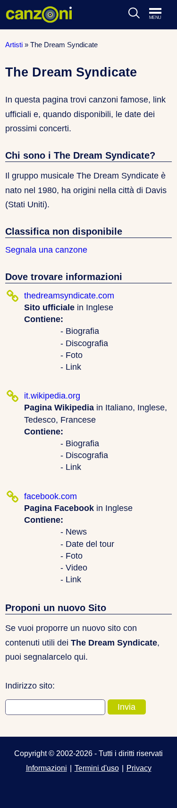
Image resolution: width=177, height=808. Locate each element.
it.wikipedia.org (52, 395)
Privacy (139, 768)
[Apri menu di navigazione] (160, 14)
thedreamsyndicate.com (69, 295)
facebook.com (50, 496)
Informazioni (46, 768)
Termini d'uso (97, 768)
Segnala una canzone (46, 250)
